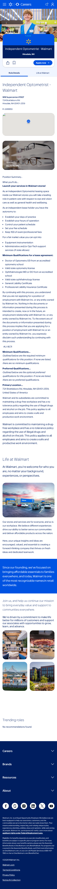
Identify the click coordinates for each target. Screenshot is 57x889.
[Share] (8, 63)
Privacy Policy (9, 874)
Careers (8, 751)
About (7, 790)
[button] (14, 63)
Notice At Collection (11, 879)
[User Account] (52, 4)
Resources (9, 777)
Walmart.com (8, 864)
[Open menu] (4, 4)
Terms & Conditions (11, 869)
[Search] (46, 4)
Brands (7, 764)
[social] (6, 806)
